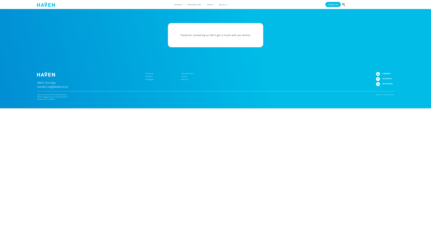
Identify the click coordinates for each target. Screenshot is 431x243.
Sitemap (378, 95)
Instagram (387, 83)
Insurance (149, 73)
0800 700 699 (46, 83)
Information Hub (194, 4)
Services (178, 4)
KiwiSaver (149, 76)
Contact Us (333, 4)
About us (222, 4)
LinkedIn (386, 73)
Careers (210, 4)
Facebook (387, 78)
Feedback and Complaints (46, 99)
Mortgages (149, 79)
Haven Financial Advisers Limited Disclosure (52, 95)
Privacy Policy (389, 95)
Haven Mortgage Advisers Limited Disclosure (52, 97)
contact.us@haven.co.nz (52, 87)
